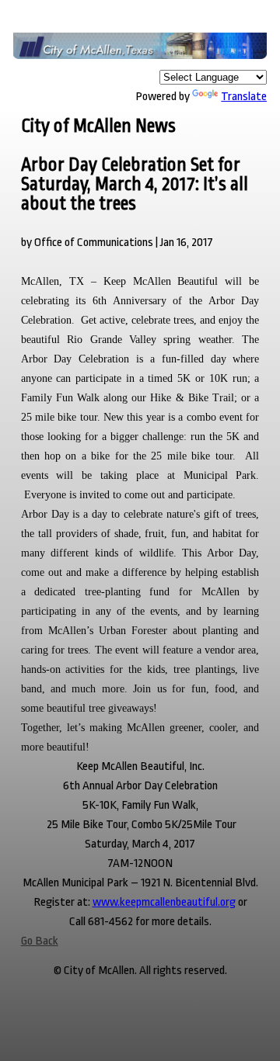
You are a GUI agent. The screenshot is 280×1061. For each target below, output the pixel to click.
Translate (244, 96)
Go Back (39, 941)
